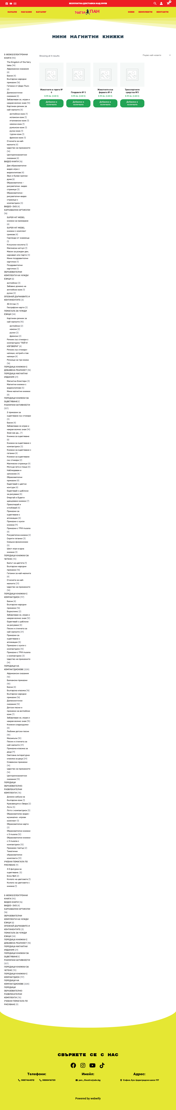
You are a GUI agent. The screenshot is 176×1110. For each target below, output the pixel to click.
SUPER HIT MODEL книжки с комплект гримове (16, 231)
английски (12, 283)
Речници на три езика (18, 360)
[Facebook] (7, 3)
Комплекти (145, 12)
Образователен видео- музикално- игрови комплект (18, 817)
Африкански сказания (18, 69)
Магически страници (17, 463)
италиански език (18, 120)
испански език (17, 117)
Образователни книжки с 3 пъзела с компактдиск (18, 841)
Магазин (26, 12)
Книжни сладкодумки (17, 724)
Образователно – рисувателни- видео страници (17, 186)
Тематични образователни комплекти (14, 854)
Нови (131, 12)
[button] (88, 3)
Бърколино (12, 611)
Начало (12, 12)
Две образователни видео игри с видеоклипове (16, 169)
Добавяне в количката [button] (51, 103)
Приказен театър (15, 848)
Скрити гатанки (14, 538)
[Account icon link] (161, 3)
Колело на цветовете (17, 879)
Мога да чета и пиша (17, 467)
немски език (16, 124)
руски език (15, 131)
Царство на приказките (18, 148)
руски (10, 293)
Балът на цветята (15, 563)
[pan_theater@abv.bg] (15, 3)
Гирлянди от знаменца (18, 238)
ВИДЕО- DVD (10, 206)
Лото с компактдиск (17, 810)
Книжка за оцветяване (18, 436)
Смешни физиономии (17, 542)
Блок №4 (11, 876)
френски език (16, 137)
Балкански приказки (17, 680)
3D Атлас (11, 304)
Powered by (82, 1098)
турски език (16, 134)
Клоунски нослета (16, 244)
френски (14, 336)
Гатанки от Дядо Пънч (18, 86)
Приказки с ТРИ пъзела (18, 528)
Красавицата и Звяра (17, 803)
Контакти (162, 12)
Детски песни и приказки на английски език (18, 711)
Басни (10, 75)
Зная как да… (13, 433)
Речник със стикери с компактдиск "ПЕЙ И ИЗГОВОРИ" (17, 343)
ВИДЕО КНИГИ (11, 161)
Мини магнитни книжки (18, 391)
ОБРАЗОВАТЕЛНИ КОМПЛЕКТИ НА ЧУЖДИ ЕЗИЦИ (16, 275)
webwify (95, 1098)
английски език (17, 114)
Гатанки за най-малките (19, 573)
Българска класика (16, 690)
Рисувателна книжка (17, 535)
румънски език (17, 127)
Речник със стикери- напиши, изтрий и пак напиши (18, 353)
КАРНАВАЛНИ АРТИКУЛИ (17, 210)
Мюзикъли (12, 738)
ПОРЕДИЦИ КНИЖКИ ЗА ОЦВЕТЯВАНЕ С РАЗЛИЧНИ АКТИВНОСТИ (17, 401)
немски (13, 329)
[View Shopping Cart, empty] (168, 3)
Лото (9, 807)
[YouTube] (11, 3)
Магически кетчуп (16, 248)
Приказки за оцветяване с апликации (13, 514)
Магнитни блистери (17, 381)
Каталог (41, 12)
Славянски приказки (17, 762)
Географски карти (15, 307)
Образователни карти (18, 824)
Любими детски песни (18, 731)
